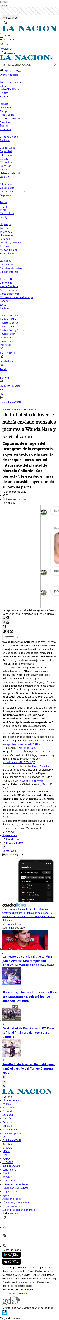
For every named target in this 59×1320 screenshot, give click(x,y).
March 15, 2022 (27, 747)
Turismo (4, 228)
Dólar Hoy (5, 107)
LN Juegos (5, 224)
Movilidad (5, 122)
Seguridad (6, 151)
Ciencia (4, 169)
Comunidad (6, 162)
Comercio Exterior (10, 118)
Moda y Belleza (8, 250)
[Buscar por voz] (55, 65)
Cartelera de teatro (11, 268)
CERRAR (4, 2)
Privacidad (22, 1293)
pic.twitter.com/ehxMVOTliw (24, 744)
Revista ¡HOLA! (8, 319)
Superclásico (9, 835)
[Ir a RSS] (4, 1246)
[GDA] (11, 1304)
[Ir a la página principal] (29, 30)
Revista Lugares (9, 323)
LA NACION (9, 409)
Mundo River (13, 839)
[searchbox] (28, 64)
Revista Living (7, 326)
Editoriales (6, 184)
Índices (4, 125)
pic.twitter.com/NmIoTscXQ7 (18, 762)
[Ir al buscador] (5, 22)
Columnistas (7, 187)
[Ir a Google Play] (11, 1257)
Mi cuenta (9, 53)
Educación (6, 155)
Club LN (8, 48)
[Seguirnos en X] (4, 1227)
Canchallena (7, 213)
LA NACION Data (9, 89)
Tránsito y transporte (12, 82)
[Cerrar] (51, 58)
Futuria (4, 104)
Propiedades (7, 114)
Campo (4, 111)
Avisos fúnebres (9, 286)
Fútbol (3, 202)
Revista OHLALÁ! (9, 315)
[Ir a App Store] (11, 1264)
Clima (3, 85)
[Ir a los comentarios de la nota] (8, 618)
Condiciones (9, 1293)
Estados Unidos (9, 136)
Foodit (7, 44)
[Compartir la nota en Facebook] (4, 631)
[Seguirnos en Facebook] (4, 1218)
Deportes (22, 409)
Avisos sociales (8, 290)
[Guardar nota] (4, 618)
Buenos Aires (7, 147)
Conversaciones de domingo (16, 297)
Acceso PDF (6, 279)
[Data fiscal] (4, 1314)
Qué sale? (5, 260)
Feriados (5, 239)
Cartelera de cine (9, 264)
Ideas (3, 304)
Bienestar (5, 166)
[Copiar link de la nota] (4, 627)
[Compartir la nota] (4, 622)
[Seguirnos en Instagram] (4, 1236)
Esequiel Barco (14, 842)
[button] (29, 229)
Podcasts (5, 246)
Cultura (4, 158)
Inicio (7, 35)
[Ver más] (4, 846)
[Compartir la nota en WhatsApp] (8, 622)
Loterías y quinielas (11, 242)
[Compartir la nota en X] (8, 631)
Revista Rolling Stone (12, 330)
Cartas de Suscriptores (13, 191)
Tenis (3, 209)
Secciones (9, 39)
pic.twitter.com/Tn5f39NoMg (27, 780)
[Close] (4, 1077)
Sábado (4, 301)
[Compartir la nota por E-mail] (11, 631)
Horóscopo (6, 235)
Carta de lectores (10, 293)
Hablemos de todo (10, 173)
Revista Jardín (7, 333)
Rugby (3, 206)
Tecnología (6, 231)
